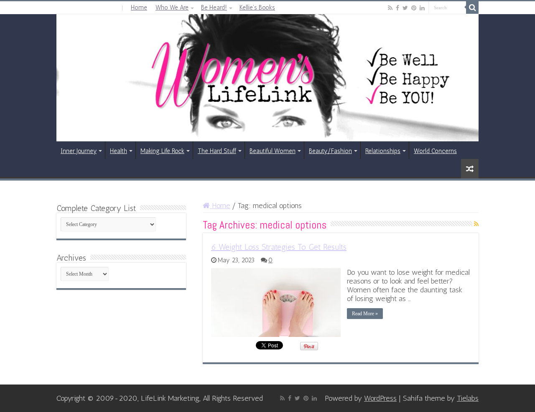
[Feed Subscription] (476, 224)
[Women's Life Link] (267, 77)
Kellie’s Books (257, 7)
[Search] (472, 7)
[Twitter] (405, 8)
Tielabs (468, 398)
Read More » (365, 314)
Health (118, 151)
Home (139, 7)
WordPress (380, 398)
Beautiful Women (273, 151)
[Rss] (390, 8)
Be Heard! (214, 7)
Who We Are (172, 7)
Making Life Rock (162, 151)
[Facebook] (397, 8)
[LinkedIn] (422, 8)
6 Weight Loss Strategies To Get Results (278, 247)
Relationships (382, 151)
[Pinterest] (413, 8)
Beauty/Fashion (330, 151)
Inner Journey (79, 151)
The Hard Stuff (217, 151)
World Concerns (435, 151)
